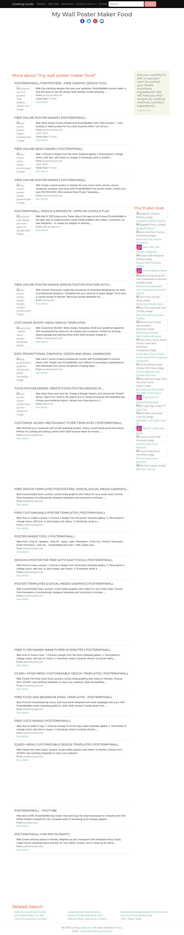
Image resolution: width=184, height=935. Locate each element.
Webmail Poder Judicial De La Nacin (87, 918)
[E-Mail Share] (102, 20)
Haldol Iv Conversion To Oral (30, 911)
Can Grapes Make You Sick (29, 915)
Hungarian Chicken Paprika (151, 220)
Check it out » (144, 110)
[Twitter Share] (89, 20)
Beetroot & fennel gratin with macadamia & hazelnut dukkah (151, 290)
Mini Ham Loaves (145, 469)
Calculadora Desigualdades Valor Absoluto (144, 911)
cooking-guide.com (81, 927)
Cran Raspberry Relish (155, 270)
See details (42, 102)
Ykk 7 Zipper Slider (131, 918)
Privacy (103, 4)
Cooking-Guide (22, 4)
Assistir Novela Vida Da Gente (84, 911)
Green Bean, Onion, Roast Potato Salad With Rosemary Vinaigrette (151, 357)
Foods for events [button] (85, 4)
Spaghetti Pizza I (145, 228)
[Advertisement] (92, 46)
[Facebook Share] (82, 20)
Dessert (41, 4)
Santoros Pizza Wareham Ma (136, 915)
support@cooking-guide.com (96, 931)
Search (150, 4)
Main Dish (53, 4)
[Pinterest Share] (95, 20)
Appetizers (67, 4)
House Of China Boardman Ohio (85, 915)
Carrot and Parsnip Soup (149, 304)
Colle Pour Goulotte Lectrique (30, 918)
